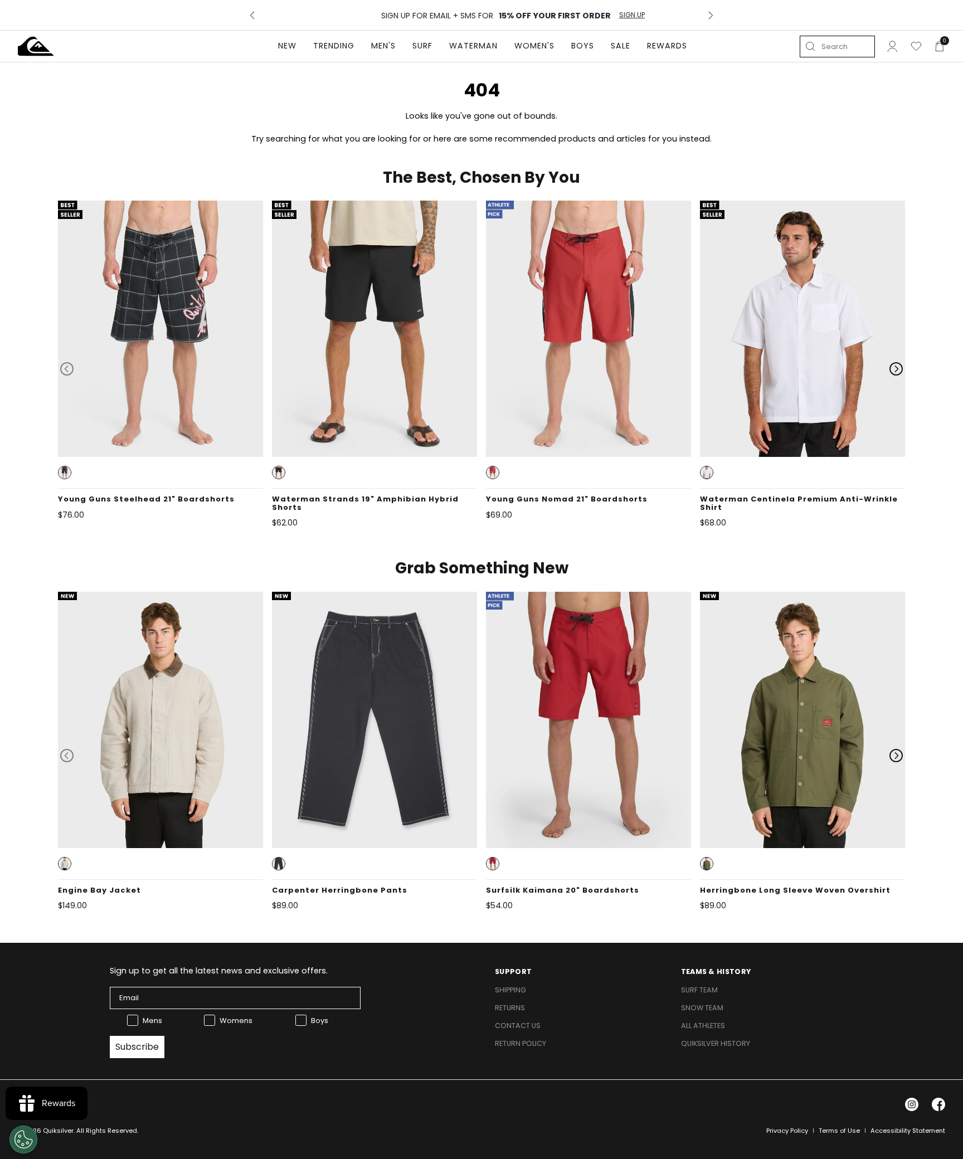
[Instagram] (911, 1104)
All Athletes (703, 1025)
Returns (510, 1007)
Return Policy (520, 1043)
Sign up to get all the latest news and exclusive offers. (219, 970)
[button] (64, 472)
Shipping (510, 990)
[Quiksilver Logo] (36, 46)
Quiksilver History (715, 1043)
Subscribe (137, 1046)
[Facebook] (938, 1104)
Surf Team (699, 990)
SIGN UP (599, 15)
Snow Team (702, 1007)
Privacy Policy (787, 1130)
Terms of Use (839, 1130)
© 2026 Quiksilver (46, 1130)
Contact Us (518, 1025)
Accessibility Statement (907, 1130)
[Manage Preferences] (23, 1139)
